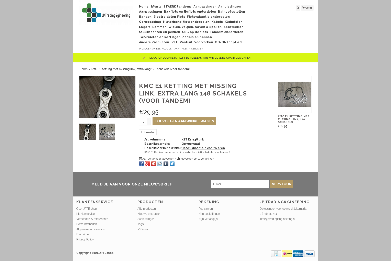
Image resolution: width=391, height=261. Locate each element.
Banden (145, 17)
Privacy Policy (85, 239)
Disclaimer (83, 234)
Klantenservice (85, 213)
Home (144, 6)
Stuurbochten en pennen (159, 32)
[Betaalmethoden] (276, 253)
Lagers (144, 27)
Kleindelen (234, 22)
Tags (140, 224)
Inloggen (145, 48)
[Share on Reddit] (159, 163)
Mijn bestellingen (209, 213)
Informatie (147, 132)
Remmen (159, 27)
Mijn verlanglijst (208, 218)
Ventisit (186, 42)
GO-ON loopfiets (229, 42)
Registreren (206, 208)
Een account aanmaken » (173, 48)
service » (197, 48)
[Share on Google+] (147, 163)
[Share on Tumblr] (166, 163)
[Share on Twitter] (172, 163)
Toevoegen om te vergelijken (197, 158)
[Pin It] (153, 163)
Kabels (217, 22)
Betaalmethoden (86, 224)
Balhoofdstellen (231, 11)
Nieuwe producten (148, 213)
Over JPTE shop (86, 208)
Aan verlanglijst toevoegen (158, 158)
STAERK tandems (178, 6)
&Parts (156, 6)
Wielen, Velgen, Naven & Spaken (195, 27)
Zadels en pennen (197, 37)
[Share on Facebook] (141, 163)
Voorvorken (203, 42)
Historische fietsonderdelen (186, 22)
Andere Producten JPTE (158, 42)
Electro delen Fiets (169, 17)
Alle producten (146, 208)
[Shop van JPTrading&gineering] (106, 15)
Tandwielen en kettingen (160, 37)
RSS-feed (143, 229)
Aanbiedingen (229, 6)
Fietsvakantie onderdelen (208, 17)
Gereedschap (150, 22)
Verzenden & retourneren (92, 218)
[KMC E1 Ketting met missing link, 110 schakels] (294, 94)
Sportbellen (234, 27)
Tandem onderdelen (226, 32)
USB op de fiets (195, 32)
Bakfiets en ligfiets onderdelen (190, 11)
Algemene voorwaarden (91, 229)
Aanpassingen (204, 6)
